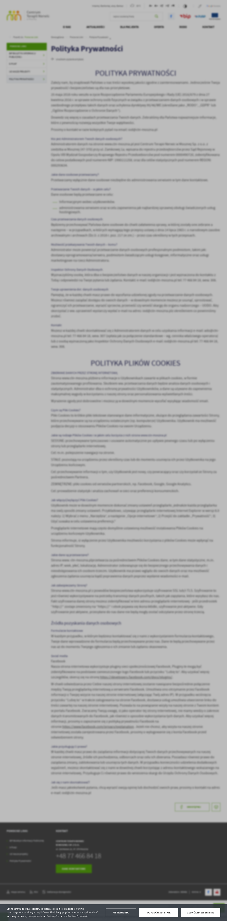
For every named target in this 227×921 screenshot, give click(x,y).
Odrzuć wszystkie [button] (159, 912)
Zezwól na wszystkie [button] (200, 912)
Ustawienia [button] (121, 912)
